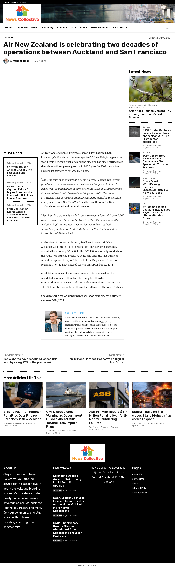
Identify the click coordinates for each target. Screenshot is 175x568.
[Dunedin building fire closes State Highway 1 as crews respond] (152, 395)
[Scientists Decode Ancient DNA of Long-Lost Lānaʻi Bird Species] (150, 89)
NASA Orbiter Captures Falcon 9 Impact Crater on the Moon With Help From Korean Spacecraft (20, 192)
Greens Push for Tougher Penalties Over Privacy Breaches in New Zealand (22, 415)
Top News (8, 37)
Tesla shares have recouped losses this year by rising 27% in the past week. (30, 360)
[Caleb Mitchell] (6, 61)
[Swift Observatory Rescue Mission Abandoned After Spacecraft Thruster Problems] (134, 157)
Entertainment (149, 178)
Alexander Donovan (147, 105)
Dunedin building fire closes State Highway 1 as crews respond (152, 415)
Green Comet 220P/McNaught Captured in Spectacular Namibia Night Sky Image (155, 187)
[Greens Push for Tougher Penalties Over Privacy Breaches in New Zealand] (23, 395)
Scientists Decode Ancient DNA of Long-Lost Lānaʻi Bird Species (20, 171)
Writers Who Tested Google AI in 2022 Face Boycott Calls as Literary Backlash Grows (156, 212)
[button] (167, 27)
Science (10, 163)
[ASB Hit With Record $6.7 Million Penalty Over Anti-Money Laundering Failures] (109, 395)
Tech (145, 204)
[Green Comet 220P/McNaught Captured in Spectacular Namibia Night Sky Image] (134, 182)
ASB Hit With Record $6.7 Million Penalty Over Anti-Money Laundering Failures (108, 417)
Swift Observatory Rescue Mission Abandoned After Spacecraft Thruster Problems (18, 214)
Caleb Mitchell (21, 61)
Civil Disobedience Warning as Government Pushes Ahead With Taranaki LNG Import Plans (64, 419)
